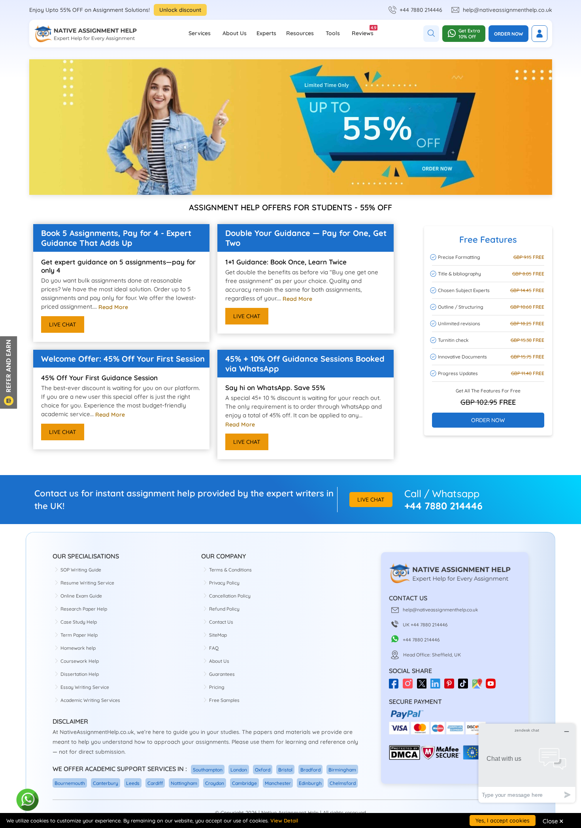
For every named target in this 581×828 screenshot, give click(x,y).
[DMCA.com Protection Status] (404, 758)
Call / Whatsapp (441, 493)
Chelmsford (343, 783)
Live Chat (62, 324)
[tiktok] (465, 686)
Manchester (278, 783)
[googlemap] (479, 686)
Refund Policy (224, 609)
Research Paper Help (83, 609)
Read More (113, 307)
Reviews (363, 31)
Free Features (488, 239)
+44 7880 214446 (421, 9)
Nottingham (184, 783)
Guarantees (222, 674)
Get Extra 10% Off (469, 34)
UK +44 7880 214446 (425, 625)
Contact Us (221, 622)
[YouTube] (493, 686)
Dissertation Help (79, 674)
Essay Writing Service (84, 687)
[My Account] (539, 33)
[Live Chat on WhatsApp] (28, 800)
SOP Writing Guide (80, 570)
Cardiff (155, 783)
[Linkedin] (437, 686)
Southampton (208, 770)
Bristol (285, 770)
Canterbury (105, 783)
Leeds (133, 783)
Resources (300, 33)
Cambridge (244, 783)
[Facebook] (396, 686)
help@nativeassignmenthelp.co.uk (507, 9)
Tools (333, 33)
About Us (235, 33)
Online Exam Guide (81, 596)
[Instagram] (410, 686)
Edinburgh (310, 783)
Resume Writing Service (87, 583)
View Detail (284, 820)
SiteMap (218, 635)
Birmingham (342, 770)
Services (200, 33)
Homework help (78, 648)
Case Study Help (78, 622)
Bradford (310, 770)
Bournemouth (70, 783)
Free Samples (224, 700)
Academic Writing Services (90, 700)
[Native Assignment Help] (85, 34)
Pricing (216, 687)
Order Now (508, 34)
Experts (266, 33)
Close (553, 820)
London (238, 770)
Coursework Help (79, 661)
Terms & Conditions (230, 570)
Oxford (262, 770)
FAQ (214, 648)
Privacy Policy (224, 583)
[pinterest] (451, 686)
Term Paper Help (79, 635)
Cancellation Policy (230, 596)
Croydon (214, 783)
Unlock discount (180, 9)
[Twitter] (423, 686)
